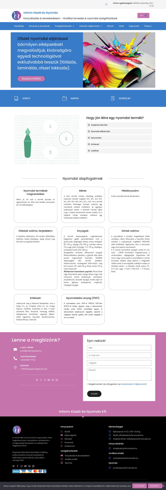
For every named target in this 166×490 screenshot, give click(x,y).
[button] (119, 125)
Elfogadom (139, 486)
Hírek (121, 26)
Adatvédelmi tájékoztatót (134, 384)
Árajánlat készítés (99, 125)
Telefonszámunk (28, 356)
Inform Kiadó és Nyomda (40, 13)
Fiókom (148, 26)
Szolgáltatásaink (63, 26)
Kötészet (95, 144)
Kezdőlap (19, 26)
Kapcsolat (134, 26)
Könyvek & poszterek (39, 26)
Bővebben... (155, 486)
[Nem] (163, 486)
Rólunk (110, 26)
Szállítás (95, 150)
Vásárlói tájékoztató (89, 26)
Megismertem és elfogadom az (118, 384)
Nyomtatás (96, 138)
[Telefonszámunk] (15, 358)
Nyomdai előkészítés (100, 131)
